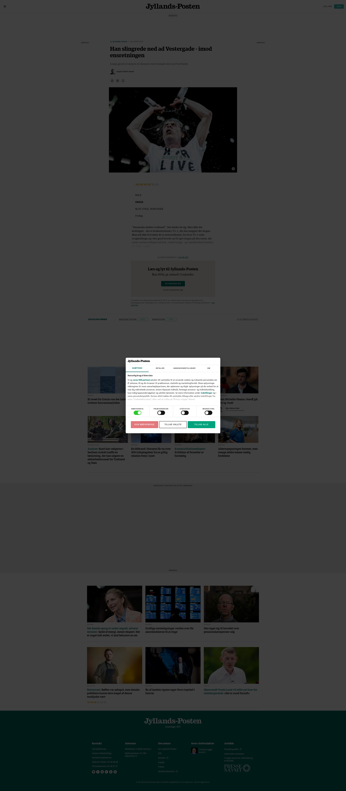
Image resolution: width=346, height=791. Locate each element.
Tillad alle (201, 425)
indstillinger (206, 393)
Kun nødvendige (144, 425)
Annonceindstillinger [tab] (184, 368)
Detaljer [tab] (160, 368)
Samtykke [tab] (137, 368)
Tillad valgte (173, 425)
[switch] (161, 413)
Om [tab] (208, 368)
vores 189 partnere (142, 380)
